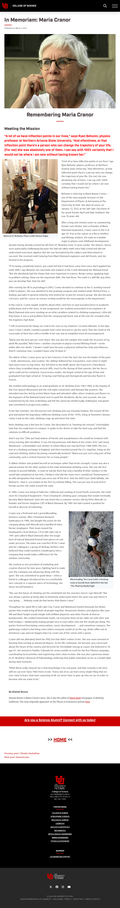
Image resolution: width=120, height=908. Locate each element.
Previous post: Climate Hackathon (22, 753)
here (87, 701)
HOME (60, 740)
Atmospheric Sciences (60, 816)
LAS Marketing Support (60, 857)
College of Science (60, 813)
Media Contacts (92, 899)
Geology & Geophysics (60, 827)
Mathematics (60, 830)
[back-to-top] (116, 902)
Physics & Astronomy (60, 841)
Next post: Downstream (16, 757)
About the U (78, 899)
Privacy (68, 899)
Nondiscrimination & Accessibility (35, 899)
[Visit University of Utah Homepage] (5, 6)
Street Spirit (75, 697)
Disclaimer (58, 899)
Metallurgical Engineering (60, 834)
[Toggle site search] (105, 6)
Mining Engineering (60, 838)
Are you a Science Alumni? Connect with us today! (60, 720)
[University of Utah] (60, 876)
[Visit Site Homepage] (60, 789)
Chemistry (60, 823)
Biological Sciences (60, 820)
